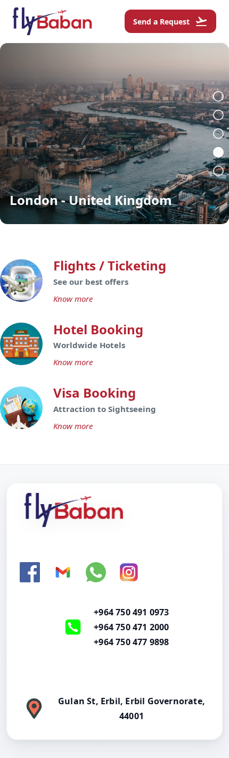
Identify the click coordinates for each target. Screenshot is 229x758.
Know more (73, 298)
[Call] (73, 627)
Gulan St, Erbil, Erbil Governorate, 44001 (131, 708)
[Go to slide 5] (218, 171)
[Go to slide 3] (218, 133)
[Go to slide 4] (218, 152)
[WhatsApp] (96, 572)
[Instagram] (129, 572)
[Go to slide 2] (218, 115)
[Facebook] (30, 572)
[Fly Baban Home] (114, 510)
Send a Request (170, 21)
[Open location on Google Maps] (34, 708)
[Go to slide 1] (218, 96)
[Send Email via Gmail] (63, 572)
